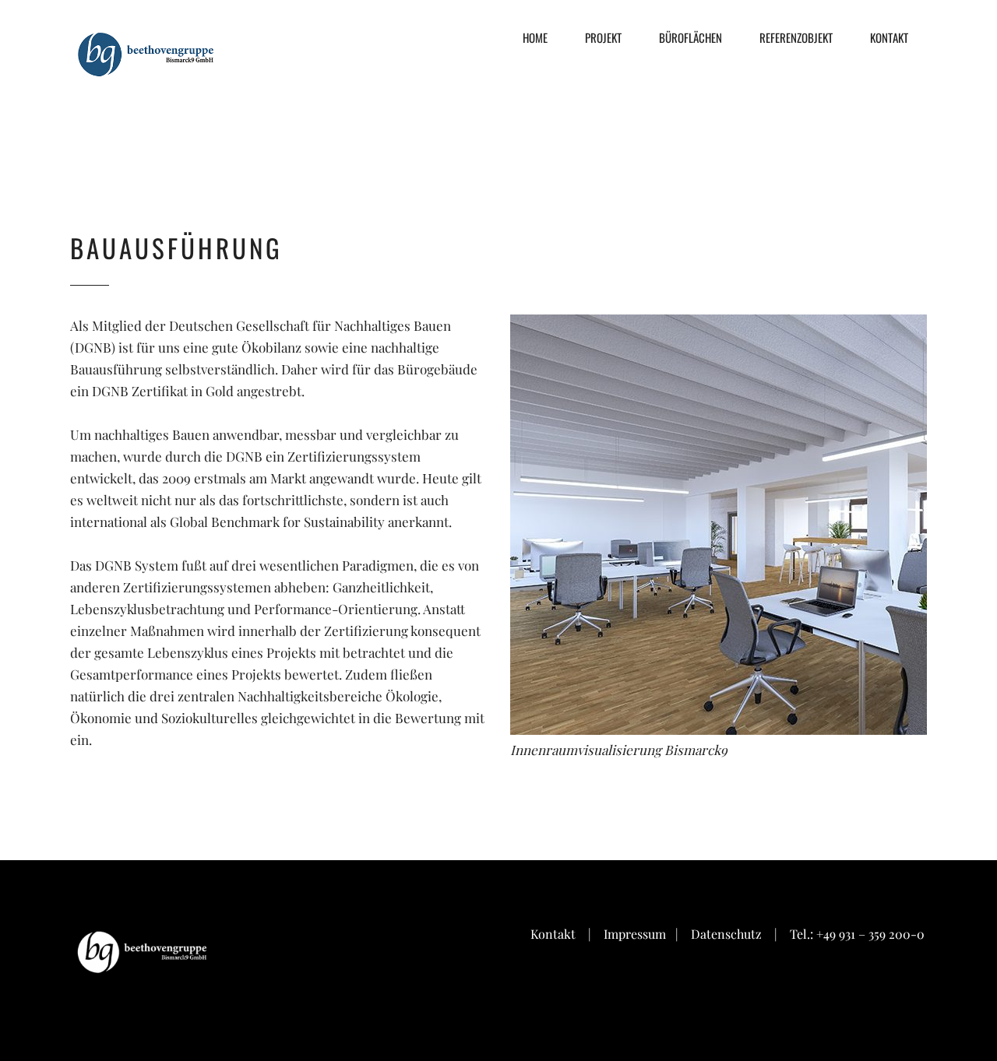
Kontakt (553, 934)
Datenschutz (726, 934)
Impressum (636, 934)
